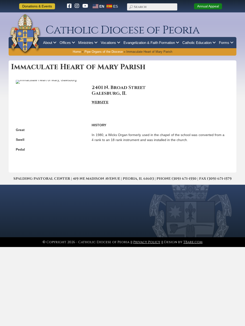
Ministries (85, 43)
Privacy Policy (146, 242)
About (47, 43)
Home (77, 51)
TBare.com (192, 242)
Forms (224, 43)
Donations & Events (37, 6)
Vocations (108, 43)
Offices (65, 43)
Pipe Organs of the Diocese (103, 51)
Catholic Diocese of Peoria (122, 30)
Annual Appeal (208, 6)
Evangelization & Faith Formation (149, 43)
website (100, 102)
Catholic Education (197, 43)
